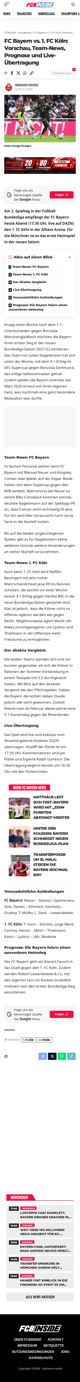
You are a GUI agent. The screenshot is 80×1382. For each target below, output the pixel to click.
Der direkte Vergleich (30, 282)
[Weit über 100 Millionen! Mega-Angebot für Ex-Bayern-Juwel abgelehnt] (40, 1229)
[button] (8, 4)
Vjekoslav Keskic (26, 84)
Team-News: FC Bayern (30, 267)
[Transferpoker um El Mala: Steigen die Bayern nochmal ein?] (19, 865)
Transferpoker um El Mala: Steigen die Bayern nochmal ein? (50, 864)
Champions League (28, 1208)
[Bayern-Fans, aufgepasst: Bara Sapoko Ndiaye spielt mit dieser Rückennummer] (40, 1246)
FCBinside (10, 32)
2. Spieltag (44, 1040)
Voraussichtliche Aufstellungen (38, 297)
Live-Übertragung (27, 290)
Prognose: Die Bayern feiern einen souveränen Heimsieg (38, 307)
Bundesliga (24, 32)
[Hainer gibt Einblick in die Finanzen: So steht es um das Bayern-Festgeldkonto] (40, 1280)
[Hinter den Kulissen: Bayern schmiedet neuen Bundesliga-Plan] (19, 837)
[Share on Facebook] (12, 73)
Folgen (59, 195)
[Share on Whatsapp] (25, 73)
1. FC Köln (28, 1040)
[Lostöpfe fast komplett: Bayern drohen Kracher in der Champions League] (40, 1212)
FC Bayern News (27, 1225)
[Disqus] (40, 1122)
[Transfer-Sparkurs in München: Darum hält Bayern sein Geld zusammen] (40, 1263)
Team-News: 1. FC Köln (30, 274)
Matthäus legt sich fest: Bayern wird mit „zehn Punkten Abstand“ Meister (51, 807)
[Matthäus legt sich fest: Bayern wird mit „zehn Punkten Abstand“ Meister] (19, 808)
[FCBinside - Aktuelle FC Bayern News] (40, 4)
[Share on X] (18, 73)
